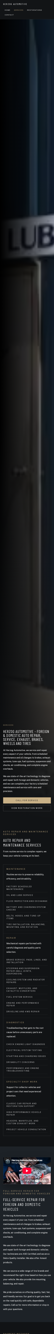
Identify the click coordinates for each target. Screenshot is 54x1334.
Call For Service (27, 800)
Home (7, 10)
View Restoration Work (27, 808)
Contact (9, 15)
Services (18, 10)
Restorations (34, 10)
